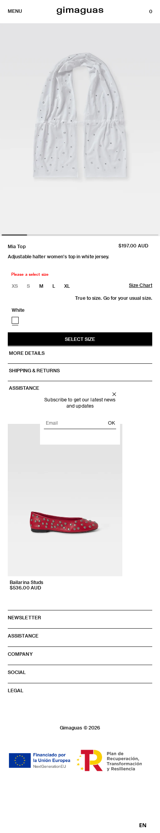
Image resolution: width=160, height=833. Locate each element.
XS (15, 286)
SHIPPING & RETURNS (34, 370)
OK (111, 422)
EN (142, 825)
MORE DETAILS (26, 353)
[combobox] (142, 825)
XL (67, 286)
